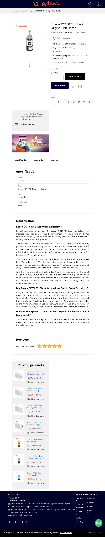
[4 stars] (54, 345)
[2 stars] (44, 345)
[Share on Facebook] (58, 102)
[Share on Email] (84, 102)
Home (14, 11)
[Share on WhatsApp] (79, 102)
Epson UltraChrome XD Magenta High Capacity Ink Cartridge (35, 407)
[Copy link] (89, 101)
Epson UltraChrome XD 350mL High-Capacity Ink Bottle (35, 423)
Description (38, 160)
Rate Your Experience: (25, 346)
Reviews (54, 160)
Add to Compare (36, 382)
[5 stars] (59, 345)
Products (22, 11)
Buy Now (60, 85)
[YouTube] (21, 521)
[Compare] (80, 86)
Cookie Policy (66, 533)
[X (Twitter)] (15, 521)
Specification (21, 160)
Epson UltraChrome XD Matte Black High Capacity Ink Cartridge (35, 373)
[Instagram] (26, 521)
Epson (59, 32)
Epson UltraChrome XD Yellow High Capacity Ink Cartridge (35, 390)
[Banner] (30, 143)
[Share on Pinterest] (69, 102)
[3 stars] (49, 345)
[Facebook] (9, 521)
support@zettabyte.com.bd (20, 515)
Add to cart (75, 76)
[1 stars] (39, 345)
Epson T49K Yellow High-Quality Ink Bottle (35, 440)
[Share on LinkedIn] (74, 102)
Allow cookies (95, 533)
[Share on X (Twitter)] (63, 102)
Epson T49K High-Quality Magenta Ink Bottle (35, 457)
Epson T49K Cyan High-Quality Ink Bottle (34, 474)
